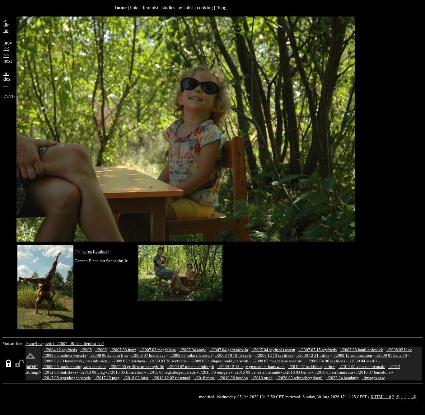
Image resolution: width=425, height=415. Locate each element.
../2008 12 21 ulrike (312, 355)
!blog (221, 7)
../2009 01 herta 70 (391, 355)
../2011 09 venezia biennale (362, 366)
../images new (373, 377)
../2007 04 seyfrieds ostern (273, 349)
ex (90, 251)
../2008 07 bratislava (148, 355)
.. (408, 396)
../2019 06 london (233, 377)
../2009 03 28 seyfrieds (167, 361)
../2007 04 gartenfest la (228, 349)
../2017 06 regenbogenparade (66, 377)
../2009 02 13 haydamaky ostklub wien (74, 361)
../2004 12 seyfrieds (60, 349)
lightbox (100, 251)
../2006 (101, 349)
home (121, 7)
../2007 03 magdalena (157, 349)
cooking (205, 7)
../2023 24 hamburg (342, 377)
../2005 (86, 349)
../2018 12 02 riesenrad (171, 377)
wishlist (186, 7)
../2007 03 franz (123, 349)
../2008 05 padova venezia (64, 355)
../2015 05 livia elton (125, 372)
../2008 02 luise (399, 349)
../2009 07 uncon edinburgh (190, 366)
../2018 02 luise (136, 377)
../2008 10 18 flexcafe (233, 355)
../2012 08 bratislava (59, 372)
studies (168, 7)
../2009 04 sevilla (362, 361)
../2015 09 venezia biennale (256, 372)
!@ (413, 396)
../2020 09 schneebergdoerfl (299, 377)
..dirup (6, 25)
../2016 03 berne (297, 372)
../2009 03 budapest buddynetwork (218, 361)
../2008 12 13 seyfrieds (274, 355)
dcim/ (54, 343)
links (134, 7)
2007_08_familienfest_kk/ (81, 343)
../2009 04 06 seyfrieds (326, 361)
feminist (150, 7)
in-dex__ (7, 79)
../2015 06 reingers (214, 372)
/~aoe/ (31, 343)
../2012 (394, 366)
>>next (7, 58)
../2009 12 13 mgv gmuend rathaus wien (251, 366)
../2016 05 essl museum (333, 372)
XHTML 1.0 (381, 396)
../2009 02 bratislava (127, 361)
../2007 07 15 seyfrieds (317, 349)
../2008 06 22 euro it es (108, 355)
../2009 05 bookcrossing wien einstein (74, 366)
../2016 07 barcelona (373, 372)
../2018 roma (204, 377)
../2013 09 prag (92, 372)
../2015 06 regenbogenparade (171, 372)
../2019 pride (262, 377)
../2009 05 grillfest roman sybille (136, 366)
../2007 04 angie (192, 349)
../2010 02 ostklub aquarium (311, 366)
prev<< (7, 45)
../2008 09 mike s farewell (190, 355)
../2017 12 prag (106, 377)
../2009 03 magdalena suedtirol (277, 361)
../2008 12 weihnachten (352, 355)
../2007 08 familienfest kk (361, 349)
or (85, 251)
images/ (42, 343)
